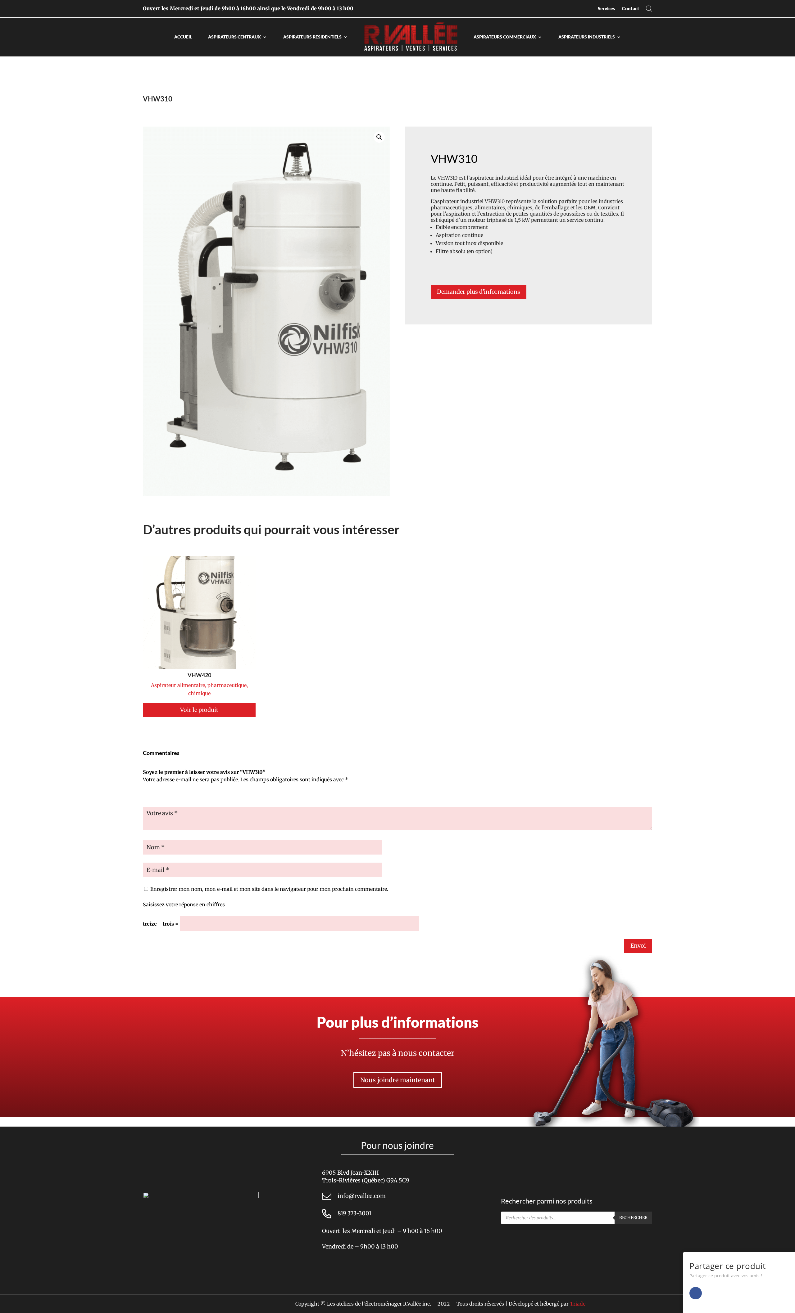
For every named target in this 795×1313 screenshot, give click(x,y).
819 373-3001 (354, 1213)
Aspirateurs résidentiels (312, 36)
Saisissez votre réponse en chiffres (184, 904)
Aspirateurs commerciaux (505, 36)
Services (606, 8)
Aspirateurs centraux (234, 36)
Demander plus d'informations (478, 291)
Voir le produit (199, 709)
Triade (577, 1304)
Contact (630, 8)
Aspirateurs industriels (586, 36)
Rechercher (633, 1217)
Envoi (638, 945)
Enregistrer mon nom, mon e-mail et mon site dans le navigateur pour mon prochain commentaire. (269, 889)
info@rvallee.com (362, 1195)
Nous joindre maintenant (397, 1080)
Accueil (183, 36)
